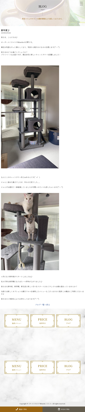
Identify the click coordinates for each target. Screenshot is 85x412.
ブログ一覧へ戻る (42, 304)
